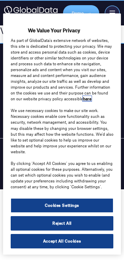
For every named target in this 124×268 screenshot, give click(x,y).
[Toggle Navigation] (112, 13)
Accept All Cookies (62, 240)
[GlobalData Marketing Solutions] (31, 13)
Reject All (62, 223)
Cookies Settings (62, 205)
